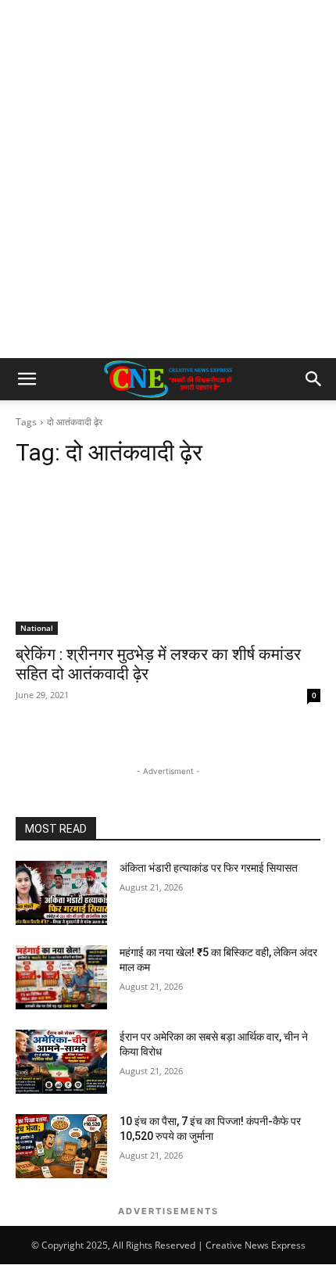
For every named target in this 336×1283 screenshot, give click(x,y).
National (36, 627)
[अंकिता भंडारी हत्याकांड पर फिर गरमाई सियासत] (61, 893)
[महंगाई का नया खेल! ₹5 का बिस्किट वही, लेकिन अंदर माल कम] (61, 977)
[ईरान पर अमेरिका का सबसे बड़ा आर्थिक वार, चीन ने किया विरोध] (61, 1062)
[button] (27, 379)
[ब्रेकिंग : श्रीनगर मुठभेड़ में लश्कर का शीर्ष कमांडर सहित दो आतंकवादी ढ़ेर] (168, 558)
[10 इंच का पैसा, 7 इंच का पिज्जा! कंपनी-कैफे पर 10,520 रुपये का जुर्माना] (61, 1146)
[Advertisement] (168, 182)
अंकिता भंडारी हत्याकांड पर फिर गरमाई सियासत (209, 868)
